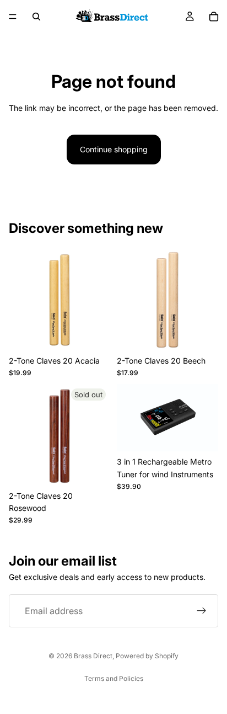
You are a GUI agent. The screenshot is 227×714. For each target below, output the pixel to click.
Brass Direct (93, 656)
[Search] (36, 16)
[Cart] (214, 16)
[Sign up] (201, 611)
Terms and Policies (113, 678)
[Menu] (12, 16)
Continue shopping (114, 149)
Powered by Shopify (147, 656)
